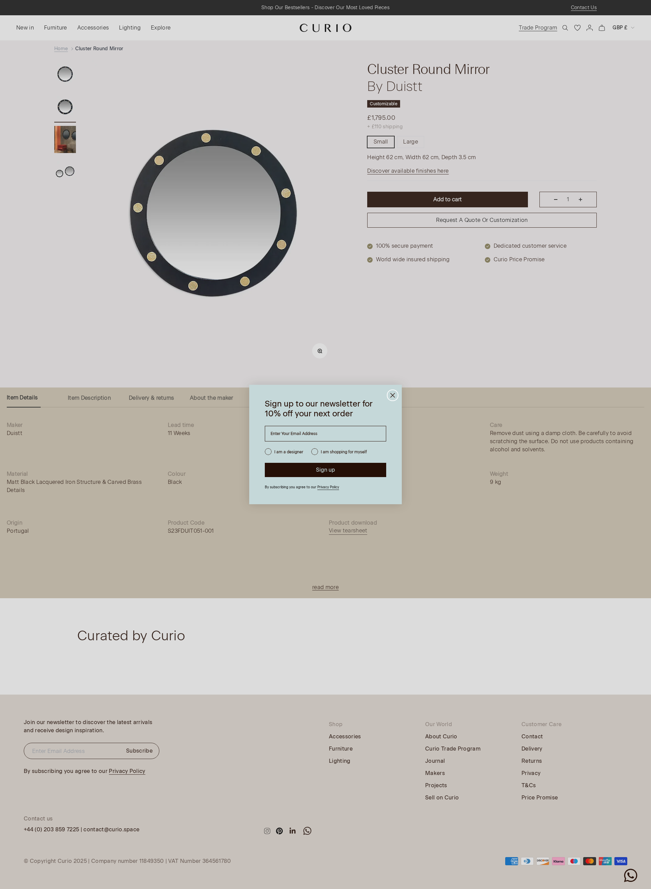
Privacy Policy (328, 487)
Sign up (325, 470)
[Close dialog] (393, 395)
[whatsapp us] (630, 875)
